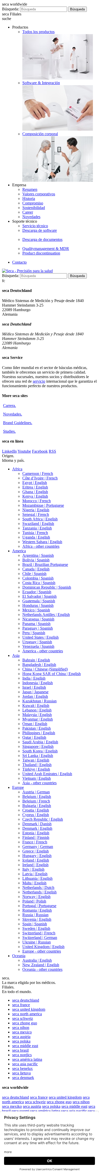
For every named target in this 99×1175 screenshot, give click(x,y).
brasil (20, 1050)
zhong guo (24, 1023)
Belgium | (36, 796)
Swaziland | (38, 523)
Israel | (34, 687)
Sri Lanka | (37, 755)
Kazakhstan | (39, 701)
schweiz (22, 1018)
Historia (28, 198)
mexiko (12, 1106)
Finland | (35, 837)
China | (45, 669)
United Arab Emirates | (47, 774)
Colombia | (38, 578)
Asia (16, 655)
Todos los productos (38, 32)
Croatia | (35, 810)
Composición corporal (40, 134)
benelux (22, 1068)
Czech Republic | (42, 819)
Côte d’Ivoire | (40, 478)
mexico (22, 1032)
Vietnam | (36, 778)
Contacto (19, 262)
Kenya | (35, 496)
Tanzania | (37, 528)
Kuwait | (35, 705)
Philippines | (38, 733)
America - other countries (42, 651)
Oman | (34, 724)
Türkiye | (36, 769)
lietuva (21, 1073)
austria (21, 1036)
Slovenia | (36, 919)
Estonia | (35, 833)
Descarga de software (39, 230)
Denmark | (37, 824)
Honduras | (38, 605)
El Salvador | (39, 596)
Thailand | (37, 765)
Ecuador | (36, 592)
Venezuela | (38, 646)
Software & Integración (41, 83)
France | (34, 842)
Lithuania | (37, 878)
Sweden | (36, 928)
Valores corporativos (38, 194)
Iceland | (35, 860)
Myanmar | (37, 719)
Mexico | (36, 610)
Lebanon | (37, 710)
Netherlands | (38, 887)
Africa (17, 469)
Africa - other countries (40, 546)
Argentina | (38, 555)
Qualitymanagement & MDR (45, 248)
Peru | (33, 633)
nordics (22, 1055)
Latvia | (34, 874)
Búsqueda (77, 9)
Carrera (9, 405)
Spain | (34, 924)
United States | (40, 637)
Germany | (37, 846)
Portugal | (39, 906)
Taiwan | (35, 760)
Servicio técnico (35, 226)
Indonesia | (37, 683)
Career (27, 212)
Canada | (36, 569)
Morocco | (36, 501)
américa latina (27, 1059)
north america (27, 1014)
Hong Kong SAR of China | (51, 674)
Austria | (36, 792)
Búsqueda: (10, 9)
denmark (23, 1077)
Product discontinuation (41, 253)
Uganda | (36, 537)
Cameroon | (37, 473)
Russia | (35, 915)
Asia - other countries (39, 783)
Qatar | (34, 737)
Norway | (36, 896)
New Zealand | (40, 965)
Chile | (34, 573)
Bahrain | (36, 660)
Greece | (35, 851)
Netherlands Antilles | (46, 614)
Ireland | (35, 865)
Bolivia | (36, 560)
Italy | (33, 869)
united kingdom (28, 1009)
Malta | (34, 883)
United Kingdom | (43, 946)
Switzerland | (38, 933)
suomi (20, 1111)
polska (21, 1041)
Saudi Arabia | (40, 742)
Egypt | (34, 482)
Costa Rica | (38, 583)
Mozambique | (43, 505)
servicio (39, 381)
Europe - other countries (41, 951)
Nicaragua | (38, 619)
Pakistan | (36, 728)
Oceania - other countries (42, 969)
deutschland (25, 1000)
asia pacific (25, 1064)
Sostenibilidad (33, 207)
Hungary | (37, 856)
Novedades (31, 217)
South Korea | (40, 751)
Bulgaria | (36, 805)
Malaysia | (37, 714)
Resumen (29, 189)
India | (33, 678)
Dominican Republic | (46, 587)
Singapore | (38, 746)
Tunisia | (35, 533)
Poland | (34, 901)
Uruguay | (37, 642)
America (19, 551)
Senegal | (35, 514)
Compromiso (32, 203)
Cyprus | (35, 815)
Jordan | (35, 696)
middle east (25, 1046)
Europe (18, 787)
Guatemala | (38, 601)
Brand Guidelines (17, 423)
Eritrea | (35, 487)
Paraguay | (37, 628)
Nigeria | (35, 510)
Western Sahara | (42, 542)
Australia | (37, 960)
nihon (20, 1027)
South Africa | (40, 519)
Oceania (18, 956)
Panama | (36, 623)
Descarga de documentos (42, 239)
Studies (9, 431)
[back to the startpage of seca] (27, 271)
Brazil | (45, 564)
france (21, 1005)
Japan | (35, 692)
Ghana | (35, 492)
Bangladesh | (39, 664)
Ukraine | (36, 942)
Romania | (37, 910)
